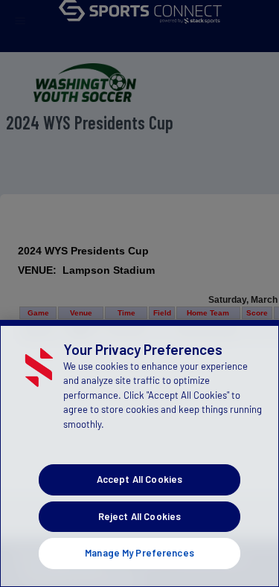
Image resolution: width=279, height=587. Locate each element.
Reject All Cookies (139, 516)
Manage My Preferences (139, 553)
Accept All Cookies (139, 479)
